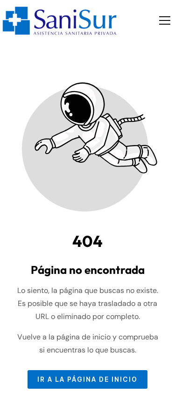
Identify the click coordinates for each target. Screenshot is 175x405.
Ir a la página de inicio (87, 380)
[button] (164, 20)
